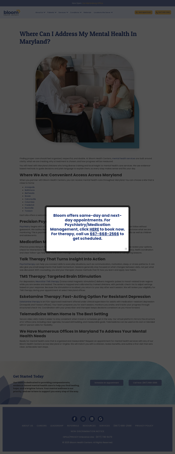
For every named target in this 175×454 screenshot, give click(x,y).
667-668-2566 (104, 234)
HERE (94, 229)
